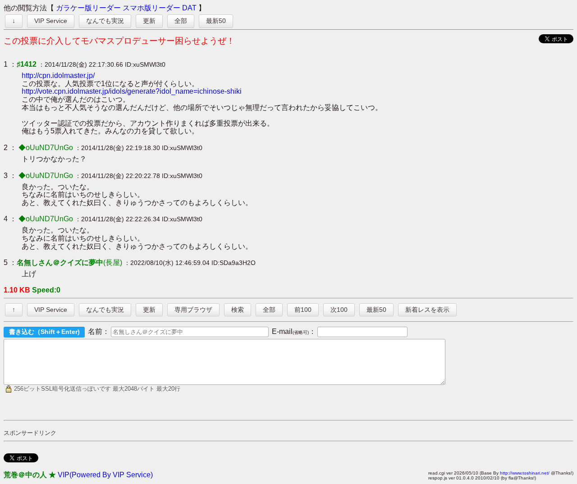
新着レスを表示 (427, 309)
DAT (189, 8)
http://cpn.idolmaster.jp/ (58, 75)
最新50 (216, 20)
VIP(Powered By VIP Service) (105, 475)
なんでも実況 (105, 20)
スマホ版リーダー (151, 8)
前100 (302, 309)
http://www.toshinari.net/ (525, 472)
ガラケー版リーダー (88, 8)
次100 (339, 309)
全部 (180, 20)
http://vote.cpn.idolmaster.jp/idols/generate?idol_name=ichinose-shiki (132, 91)
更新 (149, 20)
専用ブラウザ (193, 309)
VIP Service (50, 20)
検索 (237, 309)
